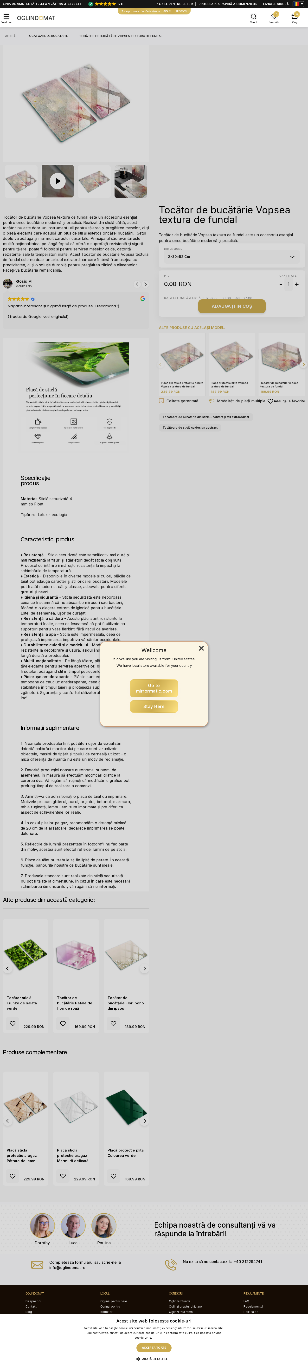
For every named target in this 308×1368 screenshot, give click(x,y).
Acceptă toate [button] (154, 1348)
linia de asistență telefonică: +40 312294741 (42, 4)
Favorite (274, 22)
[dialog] (154, 1341)
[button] (154, 1359)
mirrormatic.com (154, 688)
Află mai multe (163, 1337)
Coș (294, 22)
